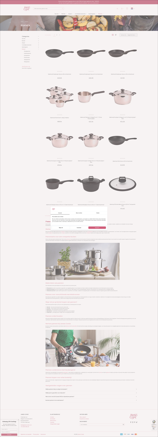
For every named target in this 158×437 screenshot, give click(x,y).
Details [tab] (97, 212)
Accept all (97, 227)
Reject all (61, 227)
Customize (79, 227)
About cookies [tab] (79, 212)
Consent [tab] (60, 212)
